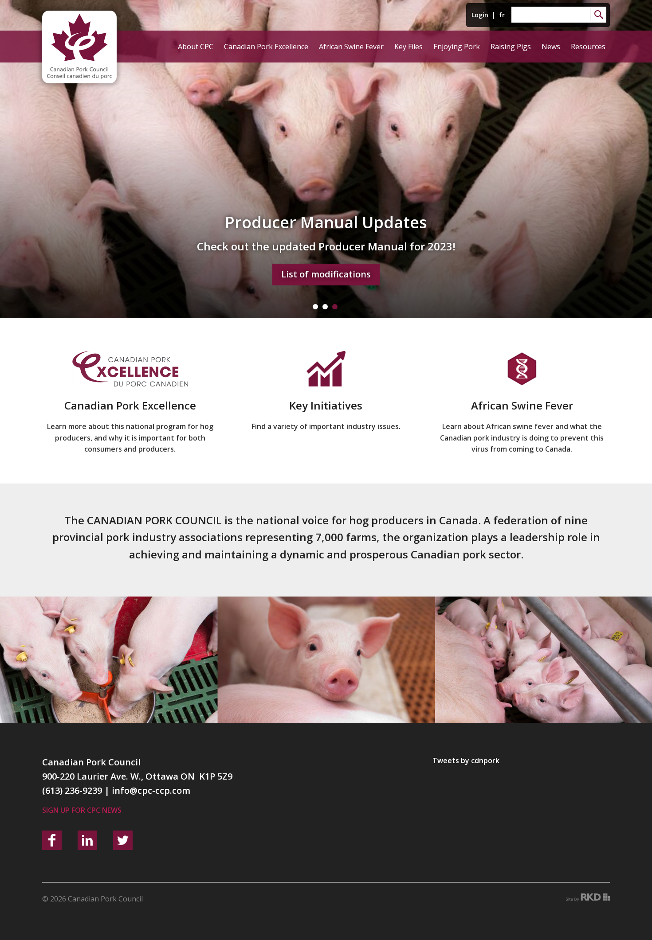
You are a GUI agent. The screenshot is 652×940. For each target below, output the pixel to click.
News (551, 46)
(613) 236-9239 (72, 790)
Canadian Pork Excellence (266, 46)
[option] (326, 159)
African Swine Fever (351, 46)
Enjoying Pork (456, 46)
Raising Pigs (511, 46)
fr (502, 15)
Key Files (408, 46)
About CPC (195, 46)
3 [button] (335, 306)
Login (479, 15)
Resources (588, 46)
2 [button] (325, 306)
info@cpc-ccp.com (151, 790)
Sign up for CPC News (82, 810)
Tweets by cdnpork (465, 760)
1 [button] (315, 306)
